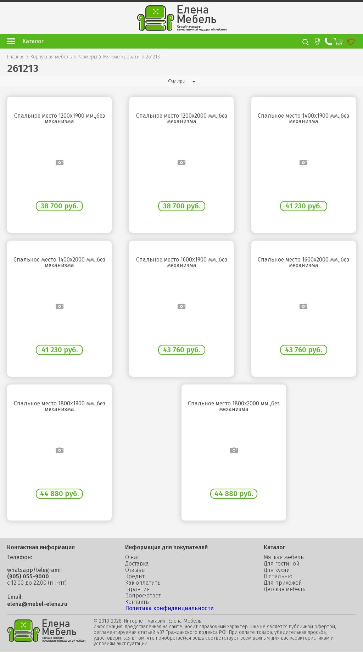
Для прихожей (283, 583)
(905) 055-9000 (28, 576)
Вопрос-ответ (143, 595)
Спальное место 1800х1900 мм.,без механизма (59, 406)
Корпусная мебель (51, 57)
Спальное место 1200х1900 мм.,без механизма (59, 118)
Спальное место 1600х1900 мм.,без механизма (181, 262)
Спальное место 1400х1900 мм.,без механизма (303, 118)
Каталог (33, 41)
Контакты (137, 602)
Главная (15, 57)
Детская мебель (285, 589)
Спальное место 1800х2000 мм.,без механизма (234, 406)
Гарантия (137, 589)
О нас (132, 557)
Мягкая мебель (284, 557)
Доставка (137, 564)
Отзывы (135, 570)
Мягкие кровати (121, 57)
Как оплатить (143, 583)
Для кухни (277, 570)
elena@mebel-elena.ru (37, 604)
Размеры (87, 57)
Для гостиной (282, 564)
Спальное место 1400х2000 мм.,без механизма (59, 262)
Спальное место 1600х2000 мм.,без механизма (303, 262)
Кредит (135, 576)
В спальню (278, 576)
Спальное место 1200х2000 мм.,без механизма (181, 118)
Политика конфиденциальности (169, 608)
